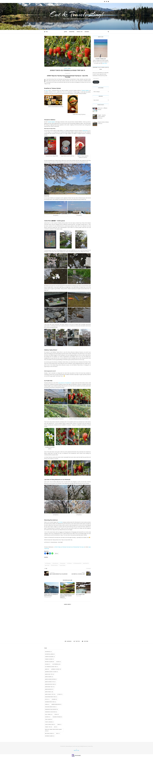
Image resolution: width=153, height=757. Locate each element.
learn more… (105, 63)
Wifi (58, 733)
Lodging (54, 699)
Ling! (46, 568)
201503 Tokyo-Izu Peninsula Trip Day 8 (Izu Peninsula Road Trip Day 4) (69, 547)
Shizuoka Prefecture (54, 565)
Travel (69, 68)
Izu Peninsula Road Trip (77, 563)
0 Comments (88, 568)
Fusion (58, 661)
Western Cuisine (49, 733)
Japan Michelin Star (50, 684)
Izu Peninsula (69, 563)
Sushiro (47, 716)
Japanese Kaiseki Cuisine (51, 671)
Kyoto (47, 699)
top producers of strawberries (64, 382)
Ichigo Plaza (85, 130)
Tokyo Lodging (49, 721)
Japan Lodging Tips (50, 681)
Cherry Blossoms (55, 563)
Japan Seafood (49, 689)
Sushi (57, 714)
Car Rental (48, 651)
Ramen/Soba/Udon (56, 704)
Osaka (47, 704)
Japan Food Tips (49, 674)
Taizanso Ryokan (85, 90)
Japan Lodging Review (51, 679)
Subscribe (96, 82)
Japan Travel (47, 565)
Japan (65, 31)
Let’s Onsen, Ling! (80, 594)
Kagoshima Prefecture (51, 696)
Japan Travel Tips (50, 694)
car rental (60, 522)
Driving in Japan (62, 563)
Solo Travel (48, 714)
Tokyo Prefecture (50, 724)
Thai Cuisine (48, 719)
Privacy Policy (90, 746)
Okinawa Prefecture (50, 701)
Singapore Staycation (51, 711)
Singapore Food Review (51, 709)
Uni (55, 726)
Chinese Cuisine (49, 659)
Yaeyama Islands (49, 735)
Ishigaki (47, 664)
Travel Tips (79, 31)
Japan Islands (49, 676)
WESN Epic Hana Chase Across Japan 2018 (53, 730)
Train (59, 724)
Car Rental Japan (48, 563)
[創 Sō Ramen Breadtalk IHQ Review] (46, 573)
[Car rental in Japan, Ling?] (88, 573)
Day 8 (47, 90)
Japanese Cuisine (56, 669)
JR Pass (60, 694)
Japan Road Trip (86, 563)
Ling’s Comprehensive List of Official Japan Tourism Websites (67, 596)
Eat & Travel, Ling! (76, 14)
